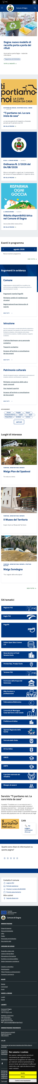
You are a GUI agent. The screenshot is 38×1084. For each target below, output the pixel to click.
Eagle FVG (7, 616)
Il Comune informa (12, 160)
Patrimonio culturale (14, 370)
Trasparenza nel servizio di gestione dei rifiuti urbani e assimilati (16, 1046)
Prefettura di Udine (10, 721)
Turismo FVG (8, 672)
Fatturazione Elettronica (12, 702)
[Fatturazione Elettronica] (31, 703)
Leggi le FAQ (10, 883)
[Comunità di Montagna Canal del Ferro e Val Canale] (31, 712)
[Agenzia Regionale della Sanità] (31, 731)
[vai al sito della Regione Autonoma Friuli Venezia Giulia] (4, 2)
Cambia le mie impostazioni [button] (23, 1081)
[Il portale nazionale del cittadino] (31, 776)
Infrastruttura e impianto (17, 468)
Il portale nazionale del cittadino (12, 775)
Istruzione (8, 323)
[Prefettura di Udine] (31, 722)
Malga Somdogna (13, 569)
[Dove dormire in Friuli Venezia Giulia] (31, 655)
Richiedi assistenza (12, 886)
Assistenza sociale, (22, 108)
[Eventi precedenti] (3, 249)
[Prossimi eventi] (34, 249)
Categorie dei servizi (7, 946)
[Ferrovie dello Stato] (31, 741)
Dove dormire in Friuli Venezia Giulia (11, 654)
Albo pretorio (5, 1035)
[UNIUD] (31, 758)
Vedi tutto (31, 259)
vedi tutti (19, 422)
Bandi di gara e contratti (8, 1032)
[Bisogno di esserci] (31, 786)
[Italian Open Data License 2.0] (31, 644)
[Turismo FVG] (31, 673)
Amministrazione (6, 923)
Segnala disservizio (12, 898)
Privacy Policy (5, 1073)
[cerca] (35, 8)
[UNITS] (31, 766)
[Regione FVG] (31, 608)
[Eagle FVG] (31, 617)
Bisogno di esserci (10, 785)
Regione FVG (8, 607)
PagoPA (6, 624)
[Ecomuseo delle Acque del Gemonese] (31, 682)
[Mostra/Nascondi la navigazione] (2, 8)
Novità (3, 979)
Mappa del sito (6, 1074)
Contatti (3, 1005)
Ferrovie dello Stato (11, 740)
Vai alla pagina (9, 126)
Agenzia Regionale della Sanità (12, 730)
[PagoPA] (31, 630)
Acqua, (5, 160)
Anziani (30, 108)
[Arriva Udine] (31, 749)
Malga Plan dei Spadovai (16, 471)
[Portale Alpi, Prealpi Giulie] (31, 664)
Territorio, (6, 468)
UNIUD (6, 757)
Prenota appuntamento (13, 892)
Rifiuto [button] (23, 1077)
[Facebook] (2, 1063)
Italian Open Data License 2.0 (13, 643)
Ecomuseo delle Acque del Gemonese (13, 681)
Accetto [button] (23, 1073)
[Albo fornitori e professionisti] (31, 693)
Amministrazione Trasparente (11, 1028)
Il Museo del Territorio (15, 520)
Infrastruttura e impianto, (17, 564)
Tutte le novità (9, 63)
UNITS (6, 766)
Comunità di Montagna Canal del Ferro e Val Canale (13, 711)
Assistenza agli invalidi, (10, 108)
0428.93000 (16, 889)
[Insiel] (4, 1081)
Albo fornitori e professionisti (9, 692)
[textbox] (15, 858)
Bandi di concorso (6, 1034)
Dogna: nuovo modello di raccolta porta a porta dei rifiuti (17, 45)
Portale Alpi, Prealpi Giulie (13, 663)
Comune (7, 280)
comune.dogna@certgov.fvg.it (13, 1022)
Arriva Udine (8, 749)
